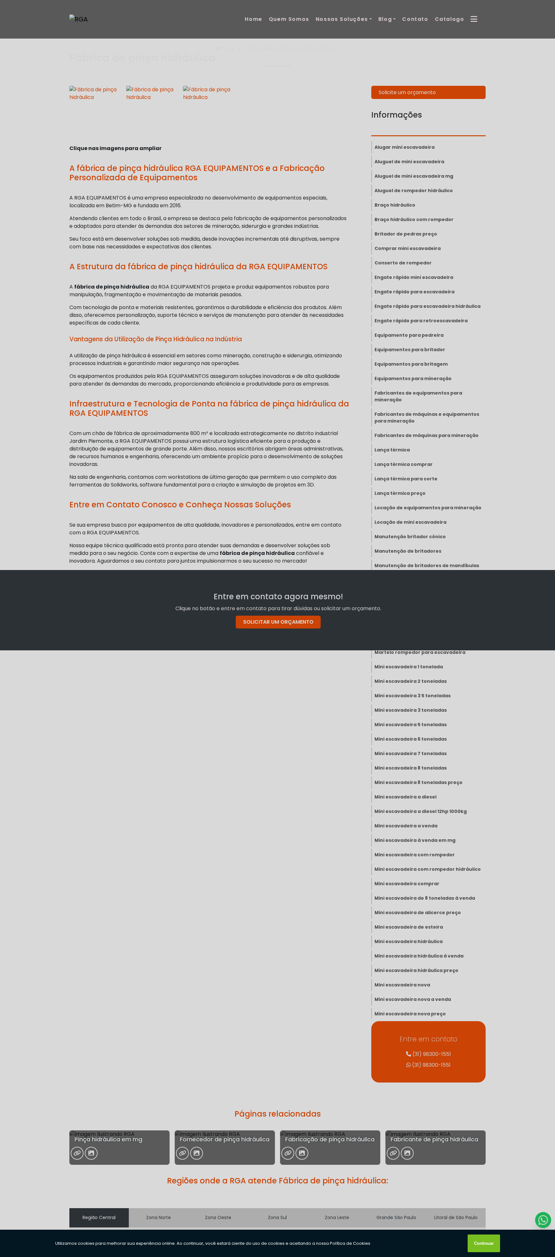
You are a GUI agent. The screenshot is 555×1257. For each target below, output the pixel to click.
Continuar (484, 1243)
